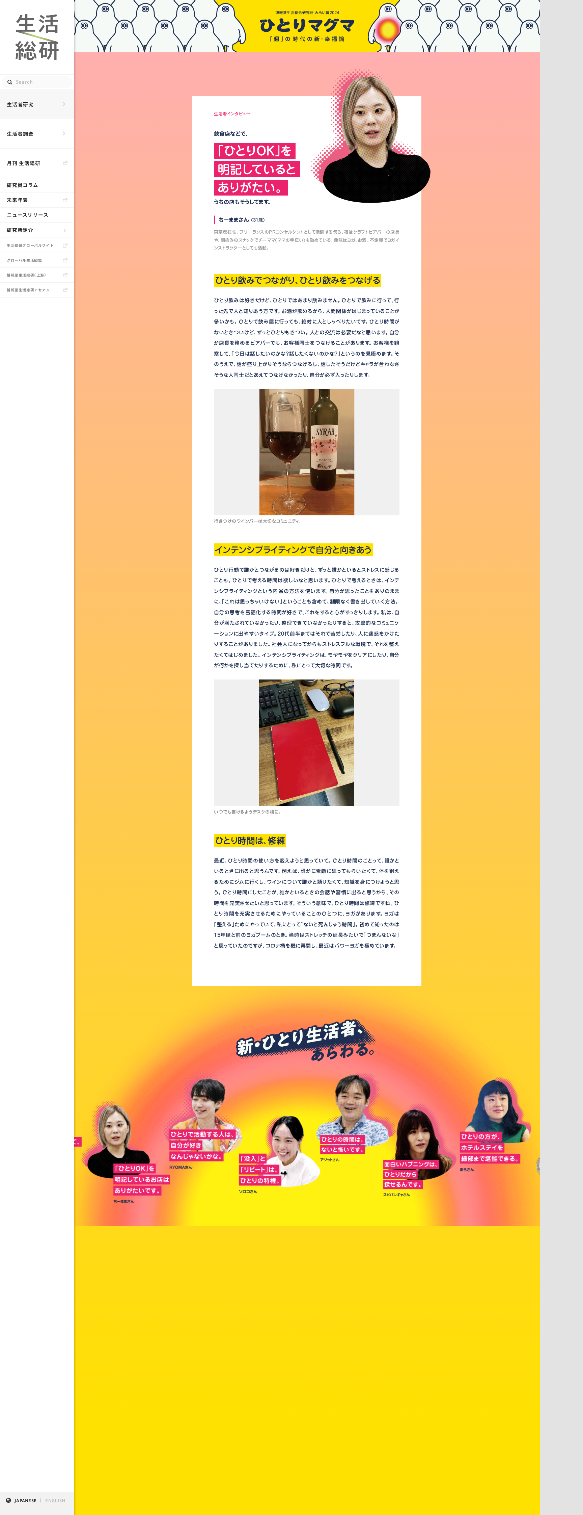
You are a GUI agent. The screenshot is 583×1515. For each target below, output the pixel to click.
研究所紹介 (20, 230)
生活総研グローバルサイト (30, 245)
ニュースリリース (28, 214)
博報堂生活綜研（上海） (27, 275)
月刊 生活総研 (23, 163)
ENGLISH (55, 1500)
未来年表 (17, 200)
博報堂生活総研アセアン (28, 290)
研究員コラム (22, 185)
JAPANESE (25, 1500)
